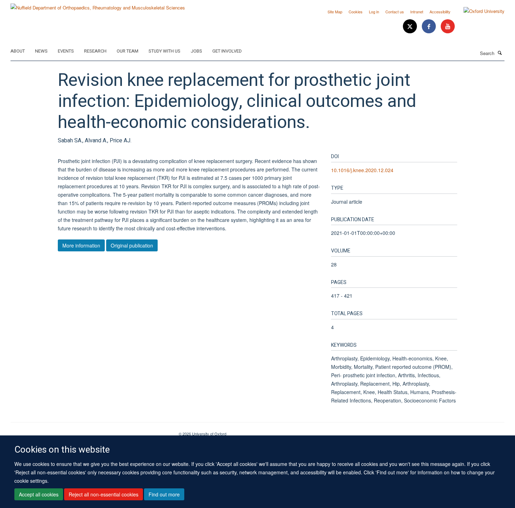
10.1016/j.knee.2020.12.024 (362, 170)
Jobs (196, 51)
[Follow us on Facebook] (429, 26)
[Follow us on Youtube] (448, 26)
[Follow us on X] (410, 26)
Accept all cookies (39, 494)
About (18, 51)
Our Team (127, 51)
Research (95, 51)
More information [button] (81, 245)
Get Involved (227, 51)
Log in (374, 11)
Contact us (394, 11)
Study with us (164, 51)
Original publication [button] (132, 245)
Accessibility (440, 11)
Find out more (164, 494)
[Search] (500, 52)
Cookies (356, 11)
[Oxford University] (478, 11)
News (41, 51)
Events (66, 51)
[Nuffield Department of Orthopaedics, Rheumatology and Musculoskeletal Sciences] (98, 5)
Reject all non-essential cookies (103, 494)
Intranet (416, 11)
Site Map (335, 11)
